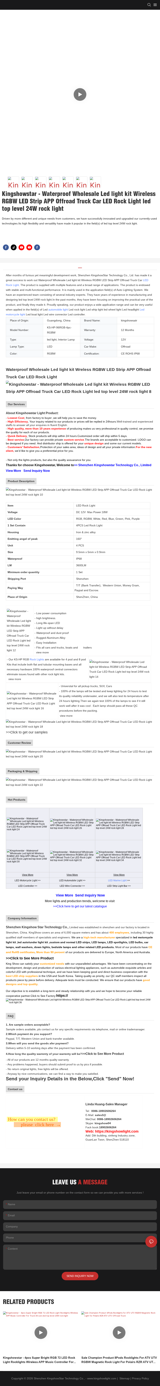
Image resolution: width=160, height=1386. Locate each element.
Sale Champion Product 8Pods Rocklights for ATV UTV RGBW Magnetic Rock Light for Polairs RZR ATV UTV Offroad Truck (119, 1360)
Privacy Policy (140, 1378)
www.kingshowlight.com (101, 1378)
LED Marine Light (117, 880)
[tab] (80, 266)
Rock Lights (37, 659)
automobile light (58, 309)
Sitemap (124, 1378)
